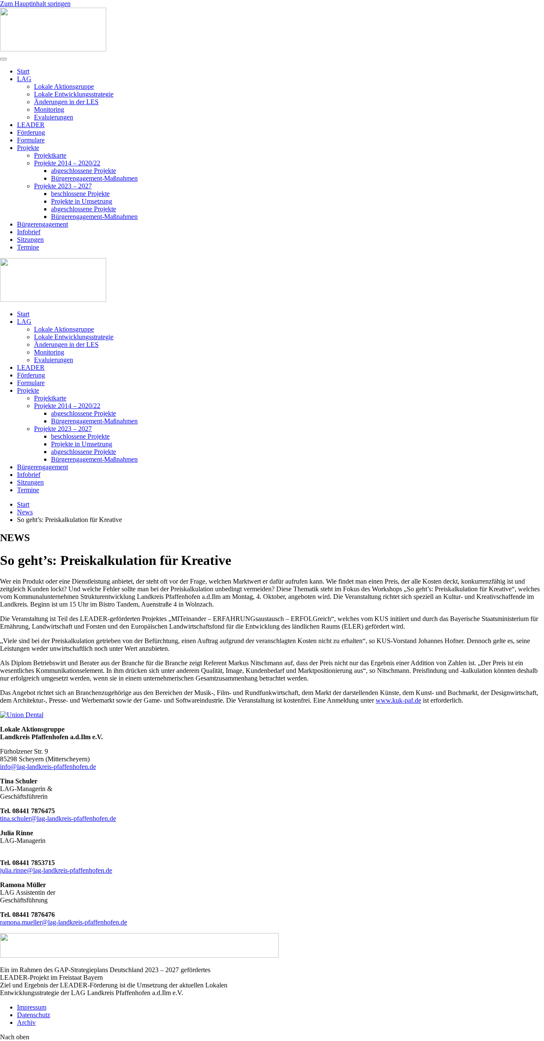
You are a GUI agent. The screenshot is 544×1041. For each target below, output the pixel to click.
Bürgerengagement (42, 224)
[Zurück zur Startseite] (53, 49)
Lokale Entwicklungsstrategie (73, 94)
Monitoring (49, 109)
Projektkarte (50, 155)
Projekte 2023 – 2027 (63, 186)
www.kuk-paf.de (398, 700)
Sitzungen (30, 239)
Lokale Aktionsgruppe (64, 86)
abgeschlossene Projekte (83, 170)
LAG (24, 78)
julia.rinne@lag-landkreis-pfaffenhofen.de (56, 870)
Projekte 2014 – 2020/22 (67, 163)
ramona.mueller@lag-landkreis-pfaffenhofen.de (63, 922)
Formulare (31, 140)
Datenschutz (33, 1014)
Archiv (26, 1022)
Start (23, 71)
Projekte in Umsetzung (81, 201)
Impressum (31, 1007)
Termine (28, 247)
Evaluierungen (53, 117)
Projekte (28, 147)
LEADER (31, 124)
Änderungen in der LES (66, 101)
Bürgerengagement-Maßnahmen (94, 178)
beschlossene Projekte (80, 193)
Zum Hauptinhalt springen (35, 3)
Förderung (31, 132)
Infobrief (28, 231)
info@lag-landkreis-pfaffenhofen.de (48, 766)
